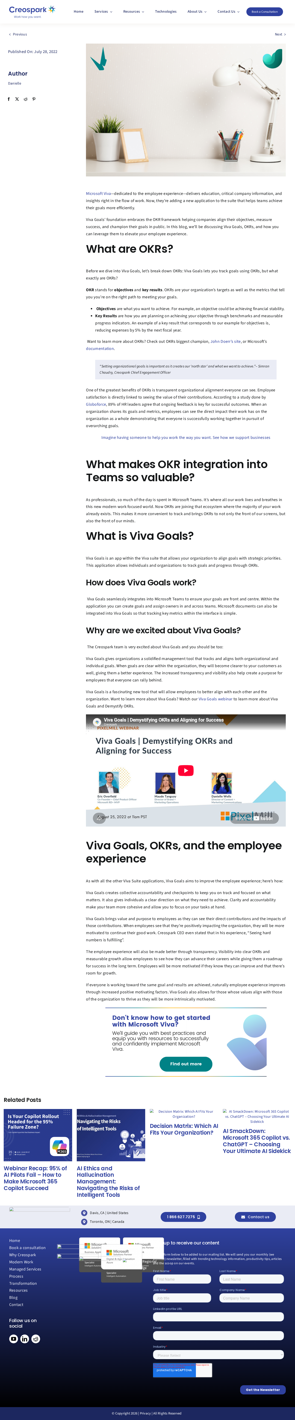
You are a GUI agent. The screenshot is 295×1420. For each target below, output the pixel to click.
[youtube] (13, 1339)
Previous (20, 34)
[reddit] (35, 1339)
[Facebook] (9, 99)
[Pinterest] (34, 99)
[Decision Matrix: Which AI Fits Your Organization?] (184, 1111)
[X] (17, 99)
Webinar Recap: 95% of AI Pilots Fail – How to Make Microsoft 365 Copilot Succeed (35, 1178)
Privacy (145, 1413)
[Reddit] (25, 99)
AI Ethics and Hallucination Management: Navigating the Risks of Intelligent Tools (108, 1182)
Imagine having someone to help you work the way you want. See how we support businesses (186, 437)
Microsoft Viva (98, 194)
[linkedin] (24, 1339)
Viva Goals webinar (216, 699)
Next (278, 34)
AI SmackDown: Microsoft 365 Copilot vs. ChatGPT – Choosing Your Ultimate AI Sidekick (257, 1141)
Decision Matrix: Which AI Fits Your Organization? (184, 1129)
